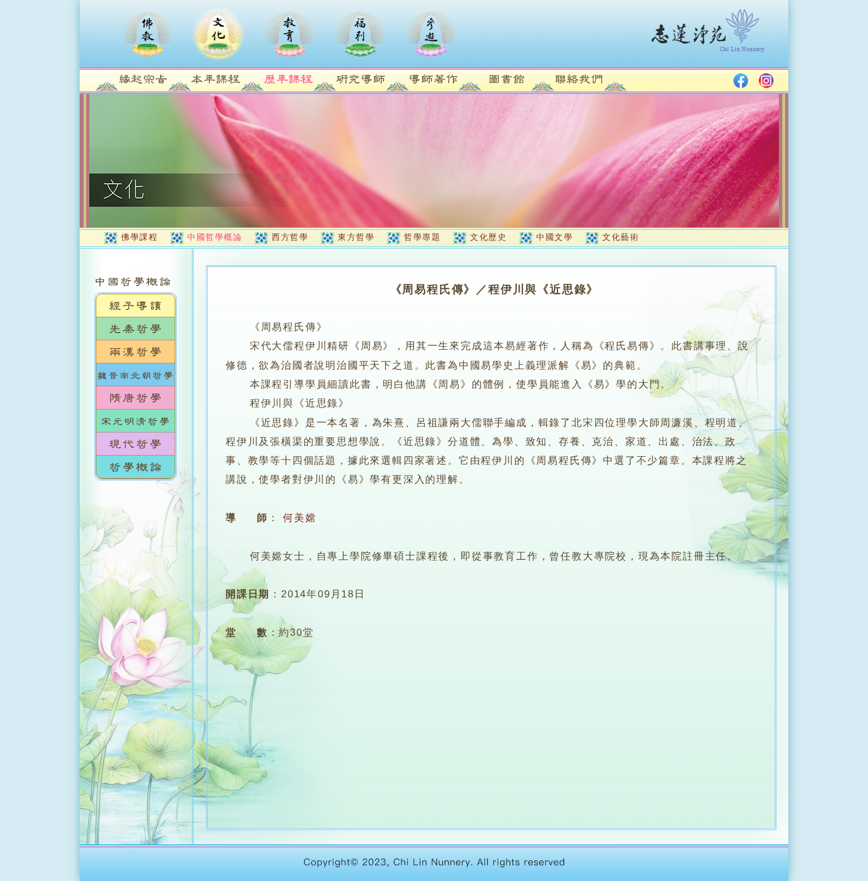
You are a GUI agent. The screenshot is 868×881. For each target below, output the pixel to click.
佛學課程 (139, 237)
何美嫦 (299, 518)
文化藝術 (620, 237)
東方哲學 (356, 237)
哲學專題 (422, 237)
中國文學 (554, 237)
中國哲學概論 (214, 237)
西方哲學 (290, 237)
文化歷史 (488, 237)
